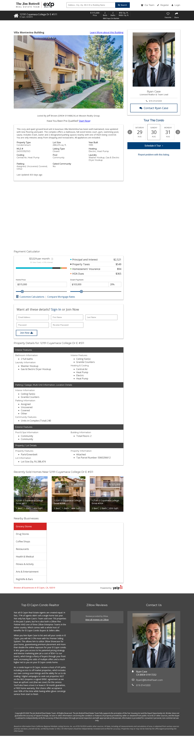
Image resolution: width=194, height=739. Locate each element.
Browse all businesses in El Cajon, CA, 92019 (34, 587)
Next (178, 132)
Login (177, 5)
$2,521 (117, 259)
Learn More (106, 32)
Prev (130, 132)
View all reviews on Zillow (97, 619)
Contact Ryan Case (156, 108)
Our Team (149, 5)
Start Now (84, 120)
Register (164, 5)
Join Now (25, 333)
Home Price (21, 280)
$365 (118, 273)
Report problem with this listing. (154, 154)
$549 (118, 264)
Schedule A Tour (153, 145)
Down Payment (76, 280)
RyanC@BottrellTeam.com (149, 680)
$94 (119, 269)
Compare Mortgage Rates (61, 296)
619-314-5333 (155, 101)
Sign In (56, 309)
